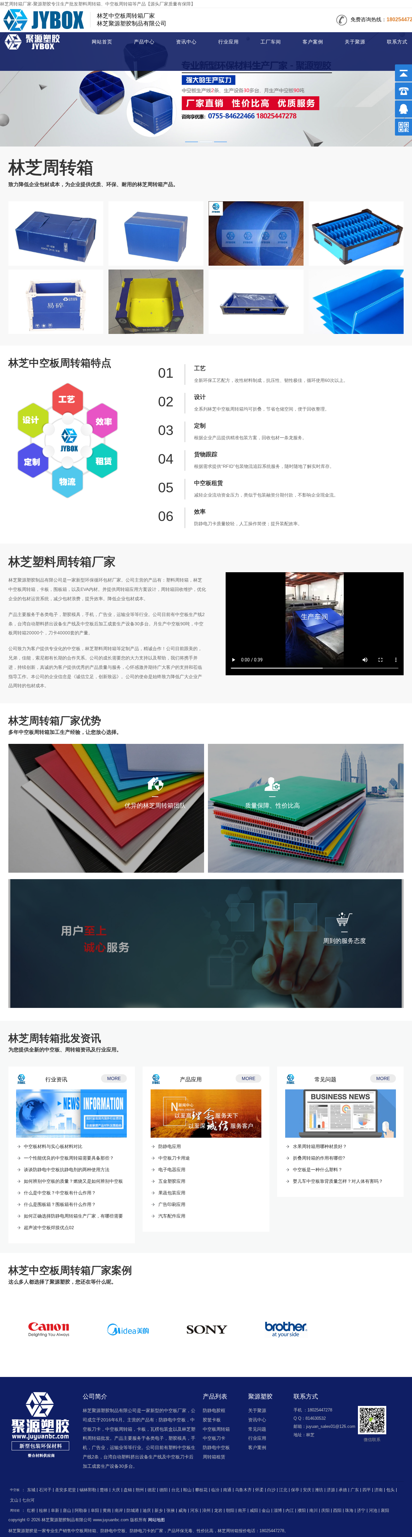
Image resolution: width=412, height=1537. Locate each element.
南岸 (119, 1511)
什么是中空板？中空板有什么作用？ (60, 1192)
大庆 (116, 1490)
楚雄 (104, 1490)
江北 (283, 1490)
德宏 (151, 1490)
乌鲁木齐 (243, 1490)
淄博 (278, 1511)
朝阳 (230, 1511)
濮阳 (301, 1511)
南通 (227, 1490)
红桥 (31, 1511)
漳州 (206, 1511)
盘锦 (128, 1490)
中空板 (15, 1490)
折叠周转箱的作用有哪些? (319, 1158)
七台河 (28, 1500)
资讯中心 (186, 41)
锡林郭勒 (88, 1490)
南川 (313, 1511)
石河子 (45, 1490)
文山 (14, 1500)
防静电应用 (169, 1146)
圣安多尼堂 (65, 1490)
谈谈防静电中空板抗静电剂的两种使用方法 (66, 1169)
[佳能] (48, 1329)
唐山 (67, 1511)
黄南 (107, 1511)
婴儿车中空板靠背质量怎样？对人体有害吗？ (338, 1181)
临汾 (215, 1490)
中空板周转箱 (216, 1429)
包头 (390, 1490)
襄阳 (385, 1511)
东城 (31, 1490)
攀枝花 (201, 1490)
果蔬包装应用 (171, 1192)
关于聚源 (355, 41)
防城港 (132, 1511)
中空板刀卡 (214, 1438)
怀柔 (259, 1490)
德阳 (163, 1490)
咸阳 (254, 1511)
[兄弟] (286, 1329)
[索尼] (207, 1329)
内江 (290, 1511)
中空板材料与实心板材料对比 (53, 1146)
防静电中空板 (216, 1447)
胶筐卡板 (212, 1419)
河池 (373, 1511)
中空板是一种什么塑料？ (317, 1169)
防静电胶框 (214, 1410)
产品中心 (144, 41)
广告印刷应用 (171, 1204)
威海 (182, 1511)
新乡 (158, 1511)
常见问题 (257, 1429)
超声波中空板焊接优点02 (49, 1227)
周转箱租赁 (214, 1456)
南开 (242, 1511)
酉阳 (337, 1511)
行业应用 (228, 41)
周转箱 (34, 42)
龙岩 (218, 1511)
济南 (378, 1490)
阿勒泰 (81, 1511)
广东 (355, 1490)
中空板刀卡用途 (174, 1158)
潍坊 (319, 1490)
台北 (175, 1490)
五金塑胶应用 (171, 1181)
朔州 (140, 1490)
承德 (343, 1490)
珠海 (349, 1511)
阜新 (55, 1511)
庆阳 (325, 1511)
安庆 (307, 1490)
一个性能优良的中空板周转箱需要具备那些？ (69, 1158)
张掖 (170, 1511)
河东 (194, 1511)
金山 (266, 1511)
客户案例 (313, 41)
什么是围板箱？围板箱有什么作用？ (60, 1204)
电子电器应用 (171, 1169)
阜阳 (95, 1511)
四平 (366, 1490)
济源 (331, 1490)
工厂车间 (270, 41)
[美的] (128, 1329)
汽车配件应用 (171, 1216)
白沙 (271, 1490)
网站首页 (102, 41)
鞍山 (187, 1490)
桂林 (43, 1511)
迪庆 (147, 1511)
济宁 (361, 1511)
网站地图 (156, 1519)
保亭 (295, 1490)
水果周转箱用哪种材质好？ (320, 1146)
